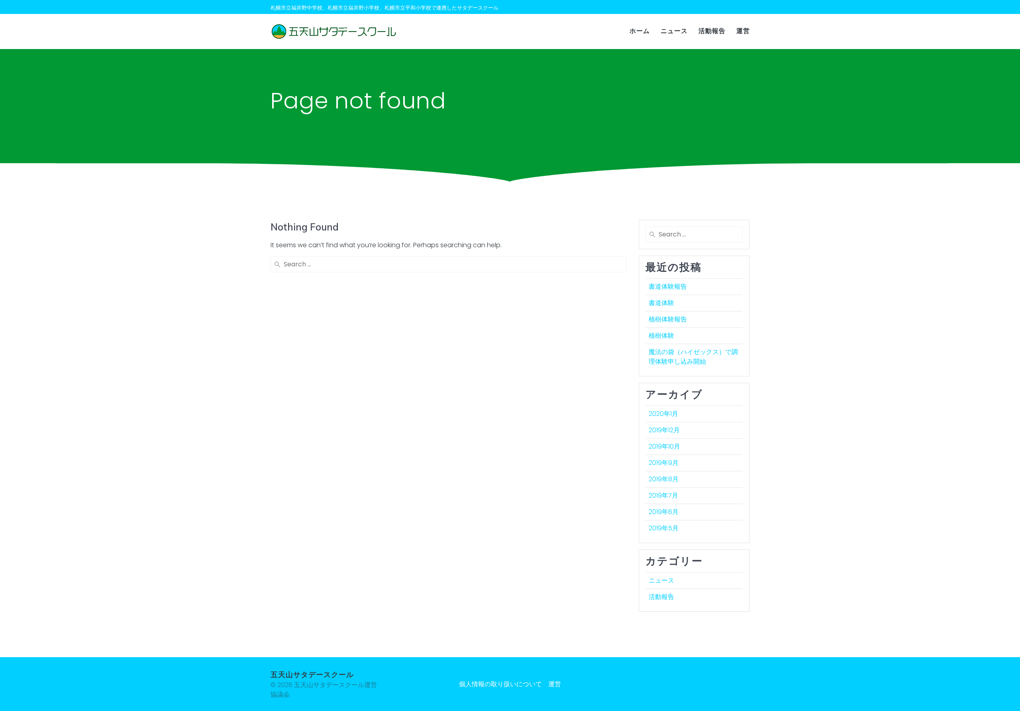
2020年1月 (663, 413)
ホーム (640, 30)
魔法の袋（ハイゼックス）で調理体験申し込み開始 (693, 356)
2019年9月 (664, 462)
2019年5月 (664, 528)
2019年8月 (664, 479)
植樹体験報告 (668, 319)
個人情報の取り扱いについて (500, 684)
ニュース (674, 30)
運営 (743, 30)
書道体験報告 (668, 286)
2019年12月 (664, 430)
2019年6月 (664, 511)
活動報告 (712, 30)
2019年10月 (664, 446)
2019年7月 (663, 495)
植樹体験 (661, 335)
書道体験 (661, 302)
